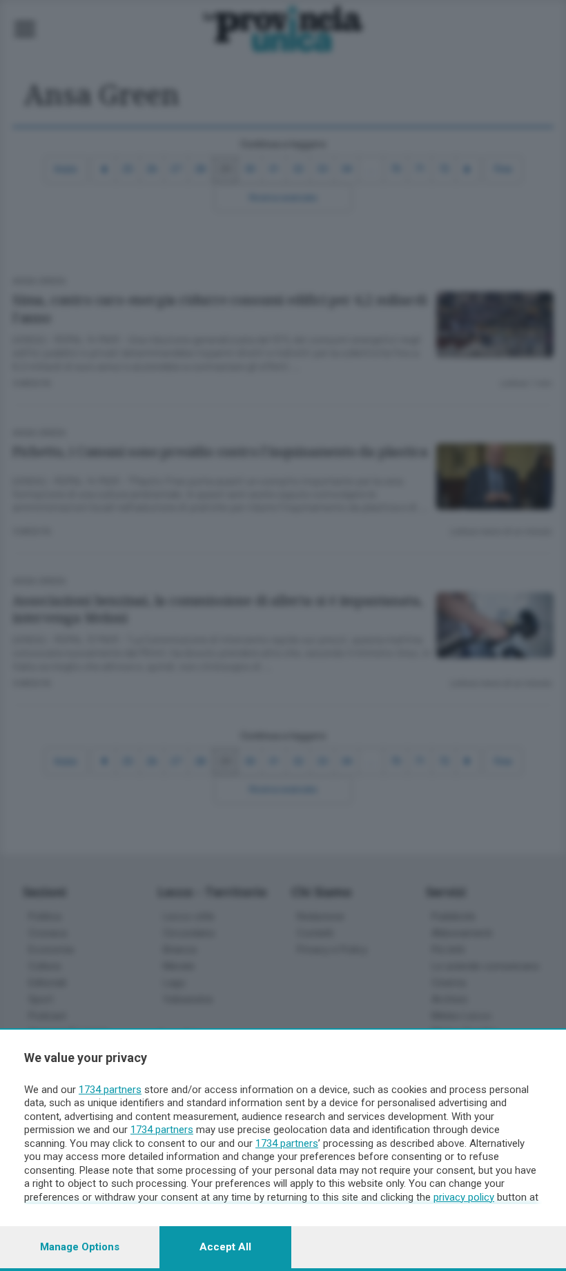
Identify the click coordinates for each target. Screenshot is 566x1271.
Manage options (79, 1247)
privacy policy (463, 1197)
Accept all (225, 1247)
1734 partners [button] (110, 1089)
